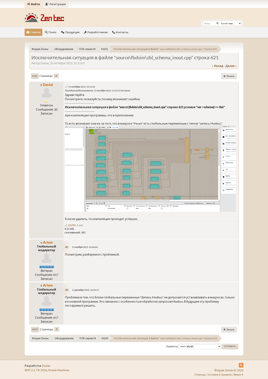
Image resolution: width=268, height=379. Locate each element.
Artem (48, 242)
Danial (48, 84)
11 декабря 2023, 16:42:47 (85, 290)
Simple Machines (58, 370)
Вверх (35, 329)
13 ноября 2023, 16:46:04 (85, 247)
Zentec (46, 365)
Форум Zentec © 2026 (228, 370)
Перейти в (172, 346)
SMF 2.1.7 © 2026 (36, 370)
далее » (231, 65)
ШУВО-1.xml (75, 225)
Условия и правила (220, 374)
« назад (217, 65)
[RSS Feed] (241, 365)
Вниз (35, 76)
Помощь (200, 374)
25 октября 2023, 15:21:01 (81, 87)
